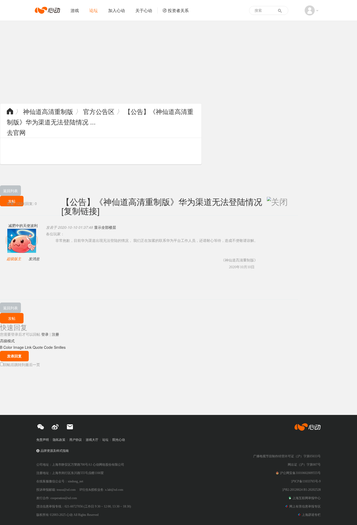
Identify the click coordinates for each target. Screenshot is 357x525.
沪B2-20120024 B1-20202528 (301, 490)
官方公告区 (98, 111)
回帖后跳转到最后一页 (21, 364)
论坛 (93, 10)
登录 (45, 334)
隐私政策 (59, 440)
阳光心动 (118, 440)
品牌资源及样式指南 (55, 451)
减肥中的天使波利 (23, 225)
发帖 (11, 318)
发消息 (33, 258)
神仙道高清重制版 (48, 111)
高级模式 (7, 340)
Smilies (60, 347)
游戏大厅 (92, 440)
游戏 (75, 10)
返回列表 (10, 190)
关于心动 (143, 10)
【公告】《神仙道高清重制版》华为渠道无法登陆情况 (161, 201)
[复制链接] (80, 210)
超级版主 (14, 258)
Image (18, 347)
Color (7, 347)
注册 (55, 334)
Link (28, 347)
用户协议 (75, 440)
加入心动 (116, 10)
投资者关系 (178, 10)
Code (48, 347)
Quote (38, 347)
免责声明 (42, 440)
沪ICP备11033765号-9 (306, 481)
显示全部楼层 (105, 227)
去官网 (16, 132)
